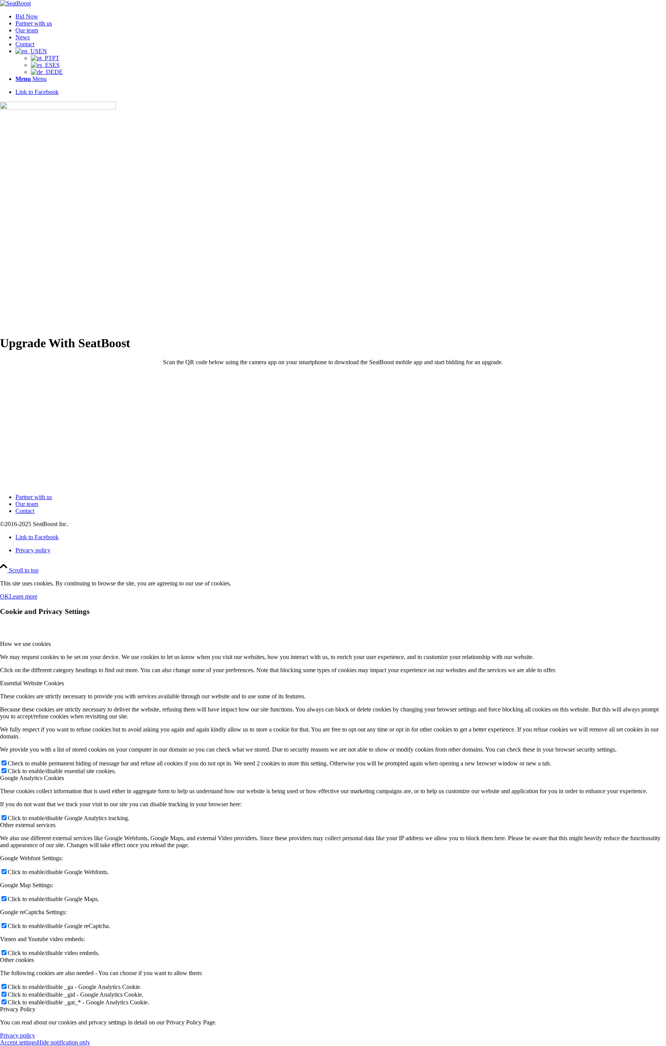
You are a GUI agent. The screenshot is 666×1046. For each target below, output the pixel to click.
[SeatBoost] (15, 3)
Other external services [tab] (28, 825)
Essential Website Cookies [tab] (32, 683)
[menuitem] (340, 16)
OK (4, 596)
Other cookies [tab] (17, 960)
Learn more (23, 596)
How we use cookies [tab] (25, 644)
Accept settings (18, 1042)
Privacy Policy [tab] (17, 1009)
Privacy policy (17, 1035)
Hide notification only (63, 1042)
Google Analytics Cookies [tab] (32, 778)
